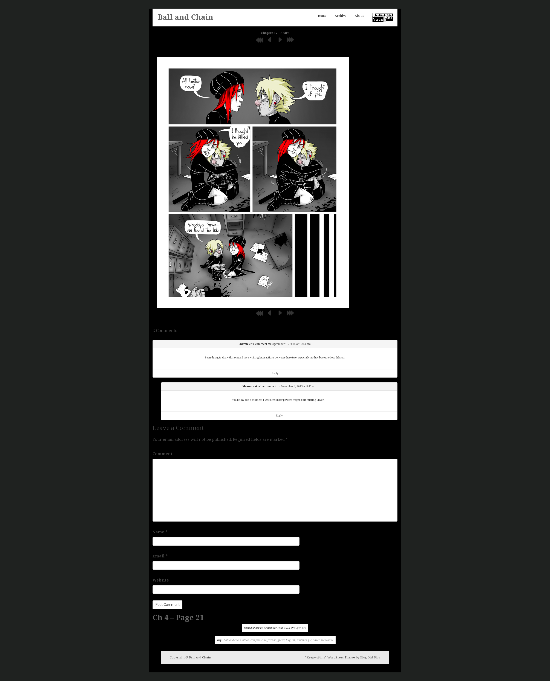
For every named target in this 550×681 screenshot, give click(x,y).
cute (263, 640)
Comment (163, 453)
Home (322, 15)
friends (272, 640)
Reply (275, 373)
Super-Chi (300, 627)
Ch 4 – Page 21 (178, 617)
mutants (302, 640)
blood (245, 640)
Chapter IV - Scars (275, 33)
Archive (341, 15)
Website (161, 580)
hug (288, 640)
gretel (281, 640)
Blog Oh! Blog (370, 657)
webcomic (327, 640)
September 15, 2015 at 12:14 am (291, 344)
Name (160, 532)
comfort (255, 640)
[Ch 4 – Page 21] (253, 182)
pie (310, 640)
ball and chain (232, 640)
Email (160, 556)
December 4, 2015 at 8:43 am (298, 386)
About (359, 15)
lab (294, 640)
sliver (316, 640)
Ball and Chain (185, 17)
